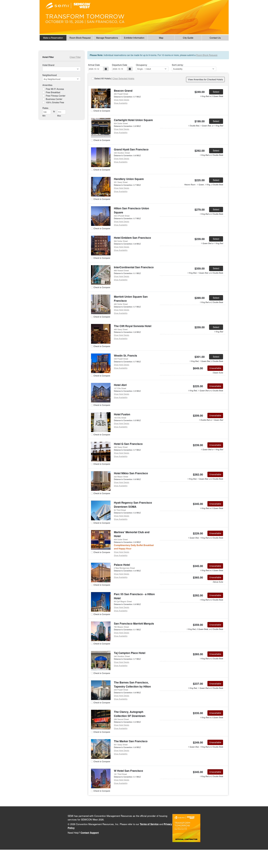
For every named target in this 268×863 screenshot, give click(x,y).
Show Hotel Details (121, 99)
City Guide (188, 37)
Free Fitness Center (55, 95)
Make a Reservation (53, 37)
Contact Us (215, 37)
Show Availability (120, 103)
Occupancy (141, 64)
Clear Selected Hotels (123, 78)
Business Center (54, 99)
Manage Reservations (107, 37)
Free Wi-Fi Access (55, 89)
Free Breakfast (53, 92)
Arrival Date (94, 64)
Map (161, 37)
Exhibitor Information (134, 37)
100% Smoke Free (55, 102)
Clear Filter (75, 57)
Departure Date (119, 64)
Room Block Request (80, 37)
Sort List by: (177, 64)
